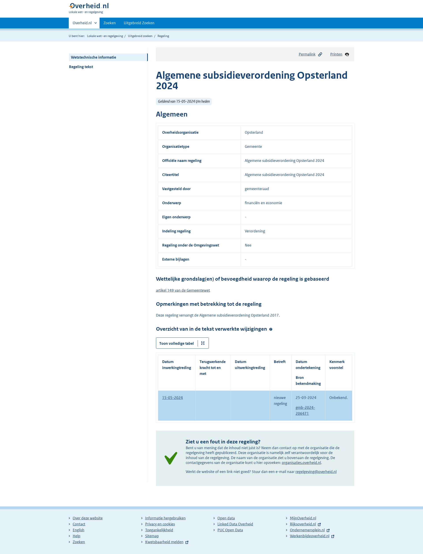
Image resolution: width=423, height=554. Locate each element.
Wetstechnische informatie (93, 57)
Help (76, 536)
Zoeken (110, 22)
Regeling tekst (81, 66)
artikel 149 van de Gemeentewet (183, 290)
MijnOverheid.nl (303, 518)
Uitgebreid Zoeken (139, 22)
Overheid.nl (82, 24)
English (78, 530)
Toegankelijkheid (159, 530)
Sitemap (152, 536)
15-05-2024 (172, 397)
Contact (79, 524)
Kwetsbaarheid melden (164, 541)
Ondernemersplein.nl (307, 530)
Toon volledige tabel (176, 343)
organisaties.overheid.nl (301, 462)
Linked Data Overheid (235, 524)
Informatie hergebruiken (165, 518)
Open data (226, 518)
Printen (336, 54)
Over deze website (88, 518)
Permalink (307, 54)
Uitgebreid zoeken (140, 36)
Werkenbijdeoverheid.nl (309, 536)
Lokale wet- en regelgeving (105, 36)
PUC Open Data (230, 530)
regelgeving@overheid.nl (316, 471)
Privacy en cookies (160, 524)
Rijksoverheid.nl (303, 524)
